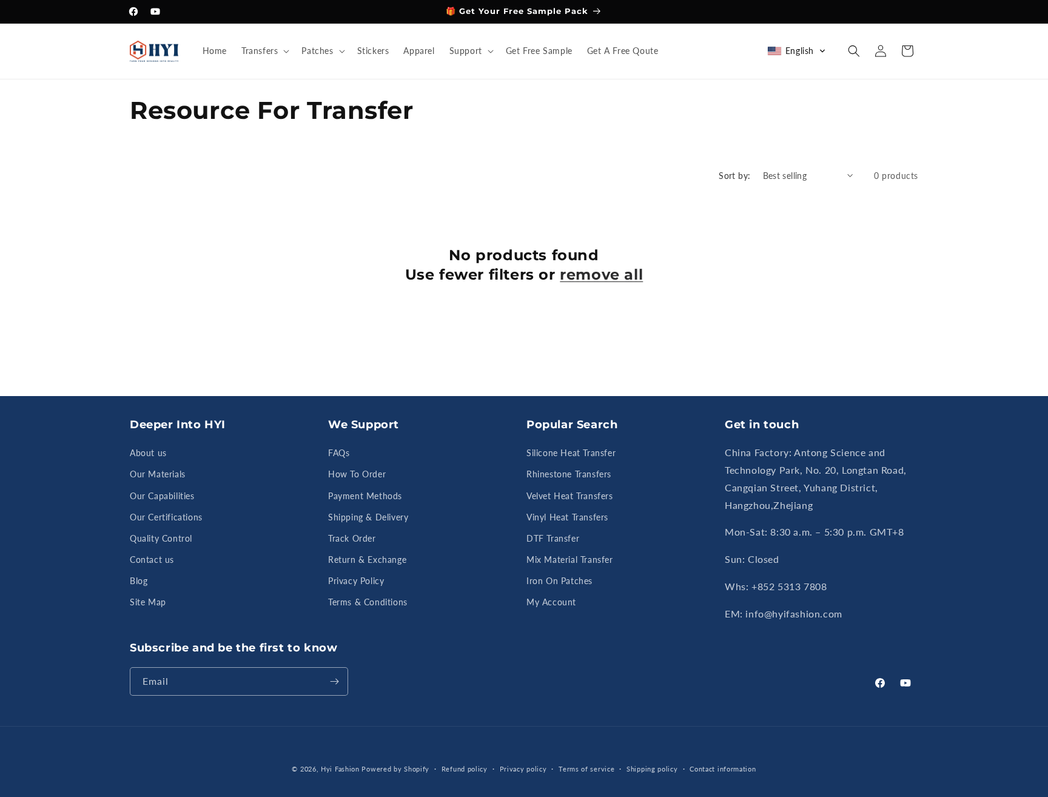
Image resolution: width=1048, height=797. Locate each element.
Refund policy (465, 769)
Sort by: (734, 175)
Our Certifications (166, 517)
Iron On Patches (559, 581)
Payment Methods (365, 496)
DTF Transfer (552, 538)
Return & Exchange (367, 559)
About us (148, 453)
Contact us (152, 559)
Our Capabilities (162, 496)
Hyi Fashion (340, 769)
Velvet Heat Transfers (569, 496)
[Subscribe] (334, 681)
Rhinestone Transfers (568, 474)
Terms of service (586, 769)
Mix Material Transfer (569, 559)
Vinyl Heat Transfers (567, 517)
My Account (551, 602)
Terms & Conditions (368, 602)
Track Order (352, 538)
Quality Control (161, 538)
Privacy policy (523, 769)
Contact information (723, 769)
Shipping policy (652, 769)
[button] (264, 51)
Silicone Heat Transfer (571, 453)
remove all (601, 274)
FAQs (338, 453)
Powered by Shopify (395, 769)
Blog (138, 581)
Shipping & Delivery (368, 517)
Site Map (148, 602)
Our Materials (158, 474)
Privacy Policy (356, 581)
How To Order (357, 474)
